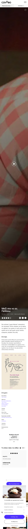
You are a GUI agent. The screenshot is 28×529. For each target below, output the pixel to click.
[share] (25, 10)
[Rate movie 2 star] (4, 318)
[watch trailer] (20, 318)
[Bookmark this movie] (23, 318)
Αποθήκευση (14, 521)
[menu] (25, 2)
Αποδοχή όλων (14, 516)
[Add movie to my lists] (25, 318)
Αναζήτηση (20, 5)
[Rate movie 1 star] (3, 318)
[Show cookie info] (23, 507)
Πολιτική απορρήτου (14, 525)
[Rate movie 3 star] (6, 318)
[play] (14, 164)
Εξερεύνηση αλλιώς (6, 5)
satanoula (6, 462)
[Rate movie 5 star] (10, 318)
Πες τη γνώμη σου (14, 484)
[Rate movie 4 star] (8, 318)
